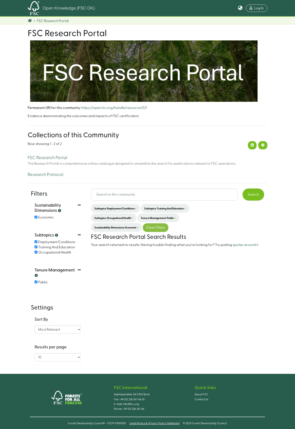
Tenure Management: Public (158, 218)
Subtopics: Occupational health (113, 218)
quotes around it (245, 245)
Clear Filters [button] (155, 227)
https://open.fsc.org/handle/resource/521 (114, 108)
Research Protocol (45, 174)
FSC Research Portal (47, 158)
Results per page (51, 347)
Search (253, 194)
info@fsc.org (131, 404)
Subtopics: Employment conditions (115, 208)
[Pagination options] (262, 145)
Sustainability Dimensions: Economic (116, 227)
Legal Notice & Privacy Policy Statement (154, 423)
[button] (240, 8)
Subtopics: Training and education (165, 208)
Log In (259, 8)
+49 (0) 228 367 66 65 (132, 399)
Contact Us (201, 399)
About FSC (201, 394)
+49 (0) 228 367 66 (133, 409)
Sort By (41, 319)
